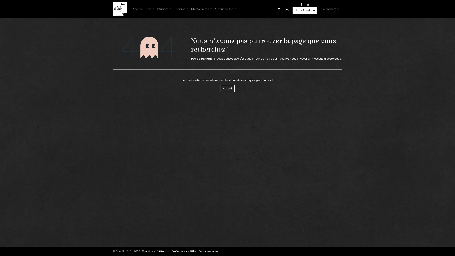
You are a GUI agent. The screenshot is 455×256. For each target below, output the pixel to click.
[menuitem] (137, 9)
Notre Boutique (305, 10)
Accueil (227, 88)
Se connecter (330, 9)
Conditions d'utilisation (156, 251)
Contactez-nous (208, 251)
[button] (287, 9)
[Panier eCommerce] (278, 9)
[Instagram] (308, 4)
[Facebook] (301, 4)
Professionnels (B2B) (184, 251)
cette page (333, 58)
